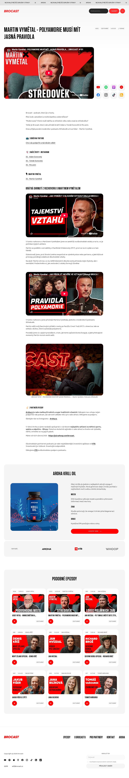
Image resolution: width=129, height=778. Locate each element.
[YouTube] (98, 87)
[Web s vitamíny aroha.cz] (46, 549)
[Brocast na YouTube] (5, 760)
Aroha (122, 737)
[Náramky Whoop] (112, 549)
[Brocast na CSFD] (40, 760)
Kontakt (111, 737)
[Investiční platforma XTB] (78, 548)
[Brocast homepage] (11, 11)
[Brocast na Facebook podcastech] (22, 760)
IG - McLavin (31, 165)
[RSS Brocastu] (36, 760)
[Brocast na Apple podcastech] (14, 760)
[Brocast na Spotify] (9, 760)
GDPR (6, 766)
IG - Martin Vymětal (34, 179)
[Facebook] (98, 95)
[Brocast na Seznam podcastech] (18, 760)
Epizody (66, 737)
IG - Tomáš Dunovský (34, 161)
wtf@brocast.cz (17, 766)
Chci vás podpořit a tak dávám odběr (41, 143)
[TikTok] (113, 95)
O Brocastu (80, 737)
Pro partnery (96, 737)
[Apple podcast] (113, 87)
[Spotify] (105, 87)
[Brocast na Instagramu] (27, 760)
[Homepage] (11, 737)
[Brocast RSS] (121, 95)
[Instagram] (105, 95)
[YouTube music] (121, 87)
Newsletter (106, 753)
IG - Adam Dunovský (34, 157)
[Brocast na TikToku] (31, 760)
